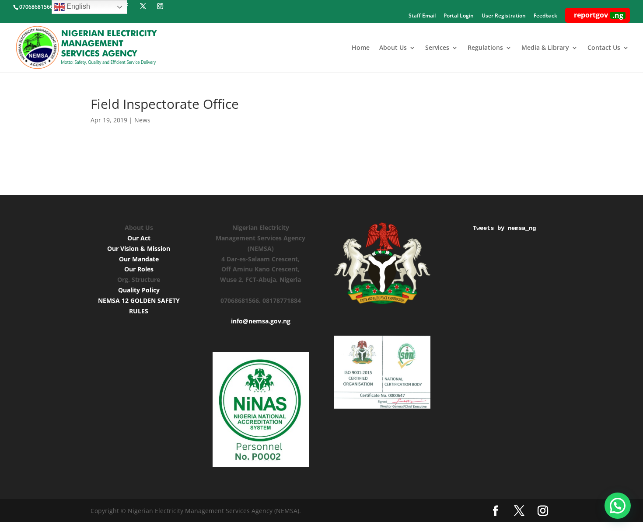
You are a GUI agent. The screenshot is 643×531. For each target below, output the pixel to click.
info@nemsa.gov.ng (260, 321)
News (142, 120)
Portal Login (459, 16)
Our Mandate (139, 259)
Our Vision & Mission (138, 248)
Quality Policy (139, 290)
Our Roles (139, 269)
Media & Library (545, 48)
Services (437, 48)
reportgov (598, 15)
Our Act (138, 238)
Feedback (545, 16)
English (77, 6)
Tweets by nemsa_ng (504, 228)
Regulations (485, 48)
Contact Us (603, 48)
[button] (618, 506)
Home (361, 48)
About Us (393, 48)
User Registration (504, 16)
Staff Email (422, 16)
